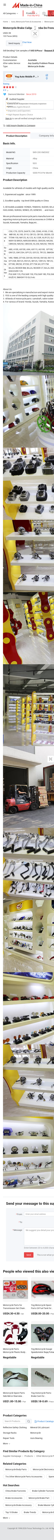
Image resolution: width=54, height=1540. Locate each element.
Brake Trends (30, 1512)
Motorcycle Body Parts (16, 1469)
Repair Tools (8, 1438)
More (5, 1443)
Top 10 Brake (11, 1512)
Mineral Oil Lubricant (40, 1427)
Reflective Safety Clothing (15, 1427)
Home (5, 21)
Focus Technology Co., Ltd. (38, 1528)
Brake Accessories (13, 1498)
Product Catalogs (45, 1421)
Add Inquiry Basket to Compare (20, 125)
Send (28, 1254)
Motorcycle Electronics (43, 1469)
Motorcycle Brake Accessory (18, 1505)
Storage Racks (9, 1432)
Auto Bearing (36, 1438)
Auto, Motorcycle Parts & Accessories (26, 21)
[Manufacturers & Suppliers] (27, 5)
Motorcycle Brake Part (39, 1498)
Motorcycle (35, 1432)
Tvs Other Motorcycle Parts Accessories (23, 1476)
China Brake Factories (15, 1490)
